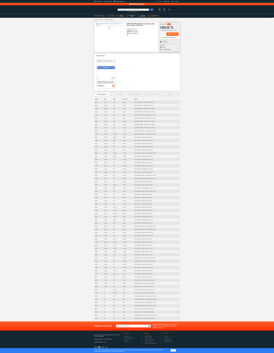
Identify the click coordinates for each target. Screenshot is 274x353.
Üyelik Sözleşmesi (168, 341)
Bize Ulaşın (126, 339)
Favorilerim (166, 337)
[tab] (102, 94)
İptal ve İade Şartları (149, 339)
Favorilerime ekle (166, 49)
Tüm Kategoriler (99, 15)
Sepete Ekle (172, 34)
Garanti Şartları (148, 337)
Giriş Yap (164, 10)
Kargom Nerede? (168, 339)
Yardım (172, 1)
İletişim (176, 1)
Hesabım (166, 336)
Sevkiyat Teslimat (149, 341)
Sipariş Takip (166, 1)
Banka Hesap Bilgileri (129, 337)
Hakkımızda (126, 336)
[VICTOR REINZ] (127, 35)
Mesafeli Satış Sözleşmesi (151, 343)
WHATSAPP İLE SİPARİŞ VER (169, 37)
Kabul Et (173, 350)
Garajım (159, 10)
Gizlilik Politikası (148, 336)
